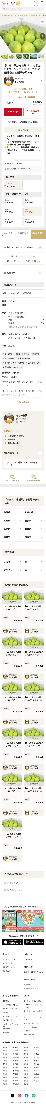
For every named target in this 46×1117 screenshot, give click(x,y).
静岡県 (15, 1064)
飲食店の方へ (7, 971)
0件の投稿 (31, 97)
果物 (10, 334)
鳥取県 (26, 1071)
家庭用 (36, 354)
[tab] (7, 234)
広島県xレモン (34, 363)
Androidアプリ (29, 1035)
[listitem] (12, 513)
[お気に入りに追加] (42, 21)
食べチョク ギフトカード (33, 1023)
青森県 (15, 1047)
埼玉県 (26, 1054)
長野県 (36, 1061)
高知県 (26, 1077)
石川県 (5, 1061)
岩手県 (26, 1047)
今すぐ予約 (13, 112)
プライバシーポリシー (10, 1016)
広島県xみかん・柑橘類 (14, 363)
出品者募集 (28, 959)
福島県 (26, 1051)
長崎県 (15, 1081)
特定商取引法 (7, 1020)
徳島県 (36, 1074)
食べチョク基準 (8, 963)
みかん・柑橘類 (22, 334)
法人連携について (30, 984)
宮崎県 (5, 1084)
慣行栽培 (8, 354)
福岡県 (36, 1077)
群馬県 (15, 1054)
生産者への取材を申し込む (33, 972)
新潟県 (26, 1057)
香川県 (5, 1077)
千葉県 (36, 1054)
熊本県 (26, 1081)
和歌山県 (16, 1071)
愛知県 (26, 1064)
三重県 (36, 1064)
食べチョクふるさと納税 (32, 1001)
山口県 (26, 1074)
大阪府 (26, 1067)
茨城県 (36, 1051)
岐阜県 (5, 1064)
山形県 (15, 1051)
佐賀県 (5, 1081)
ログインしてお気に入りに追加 (25, 122)
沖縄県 (26, 1084)
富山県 (36, 1057)
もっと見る (24, 402)
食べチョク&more (30, 1027)
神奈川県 (16, 1057)
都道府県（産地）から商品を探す (16, 1042)
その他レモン (29, 338)
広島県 (11, 346)
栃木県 (5, 1054)
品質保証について (9, 967)
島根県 (36, 1071)
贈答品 (26, 354)
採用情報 (6, 1032)
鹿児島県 (16, 1084)
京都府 (15, 1067)
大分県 (36, 1081)
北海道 (5, 1047)
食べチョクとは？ (9, 959)
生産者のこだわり (12, 431)
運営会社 (6, 1001)
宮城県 (36, 1047)
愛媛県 (15, 1077)
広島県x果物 (25, 358)
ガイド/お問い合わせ (10, 1005)
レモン (18, 338)
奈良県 (5, 1071)
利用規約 (6, 1012)
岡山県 (5, 1074)
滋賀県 (5, 1067)
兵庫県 (36, 1067)
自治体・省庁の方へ (31, 988)
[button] (23, 255)
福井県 (15, 1061)
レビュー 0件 (21, 97)
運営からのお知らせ (10, 1009)
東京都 (5, 1057)
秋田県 (5, 1051)
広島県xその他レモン (13, 367)
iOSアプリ (27, 1031)
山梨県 (26, 1061)
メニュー (42, 5)
